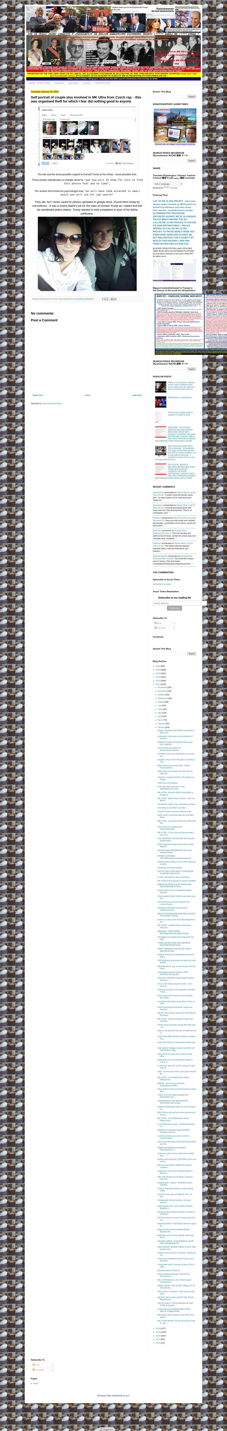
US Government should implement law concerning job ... (174, 903)
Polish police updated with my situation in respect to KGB (180, 413)
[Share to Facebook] (112, 299)
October (161, 695)
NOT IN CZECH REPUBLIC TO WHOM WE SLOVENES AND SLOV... (175, 872)
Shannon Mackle (160, 556)
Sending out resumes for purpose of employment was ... (172, 909)
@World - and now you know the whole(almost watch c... (171, 1084)
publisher (157, 518)
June (160, 709)
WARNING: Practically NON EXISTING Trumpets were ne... (174, 1131)
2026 (158, 666)
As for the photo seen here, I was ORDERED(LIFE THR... (171, 788)
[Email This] (103, 299)
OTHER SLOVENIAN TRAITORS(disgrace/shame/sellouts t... (175, 857)
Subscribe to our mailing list (174, 597)
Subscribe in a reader (162, 584)
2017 (158, 1339)
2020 (158, 1328)
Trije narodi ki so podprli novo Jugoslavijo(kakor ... (170, 828)
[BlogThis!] (106, 299)
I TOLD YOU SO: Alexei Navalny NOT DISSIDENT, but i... (173, 1096)
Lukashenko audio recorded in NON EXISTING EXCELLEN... (173, 973)
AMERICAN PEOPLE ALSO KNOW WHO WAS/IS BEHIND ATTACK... (175, 885)
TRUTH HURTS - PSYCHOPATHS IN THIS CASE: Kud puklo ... (175, 1304)
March (161, 720)
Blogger (126, 1396)
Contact (86, 83)
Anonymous (158, 505)
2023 (158, 677)
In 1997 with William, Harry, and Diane (173, 877)
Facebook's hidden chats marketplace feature (176, 804)
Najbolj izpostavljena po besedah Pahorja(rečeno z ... (172, 1149)
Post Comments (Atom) (52, 403)
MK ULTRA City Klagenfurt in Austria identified (177, 881)
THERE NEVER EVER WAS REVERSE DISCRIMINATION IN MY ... (174, 944)
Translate (173, 188)
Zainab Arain (158, 492)
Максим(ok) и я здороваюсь (180, 397)
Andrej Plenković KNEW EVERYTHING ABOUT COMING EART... (174, 1310)
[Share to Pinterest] (115, 299)
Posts (159, 623)
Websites (59, 83)
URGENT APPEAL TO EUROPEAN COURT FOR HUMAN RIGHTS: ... (176, 1242)
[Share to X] (109, 299)
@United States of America (169, 1270)
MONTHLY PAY (102, 83)
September (163, 698)
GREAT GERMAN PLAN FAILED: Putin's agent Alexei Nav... (174, 950)
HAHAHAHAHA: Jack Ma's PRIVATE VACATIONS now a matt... (173, 1102)
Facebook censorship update (170, 868)
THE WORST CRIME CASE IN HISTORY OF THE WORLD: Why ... (176, 1049)
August (161, 702)
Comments (161, 628)
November (162, 691)
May (160, 713)
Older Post (137, 395)
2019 (158, 1332)
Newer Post (38, 395)
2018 (158, 1336)
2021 (158, 684)
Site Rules (73, 83)
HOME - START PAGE (39, 83)
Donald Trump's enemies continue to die (174, 811)
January (161, 727)
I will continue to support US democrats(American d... (169, 749)
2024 (158, 673)
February (162, 724)
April (160, 716)
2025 (158, 670)
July (160, 705)
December (162, 687)
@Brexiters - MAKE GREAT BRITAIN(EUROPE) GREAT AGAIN (173, 932)
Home (87, 395)
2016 (158, 1343)
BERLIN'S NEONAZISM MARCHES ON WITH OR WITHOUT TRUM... (176, 915)
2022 (158, 681)
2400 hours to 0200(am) (168, 783)
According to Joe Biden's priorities (172, 808)
